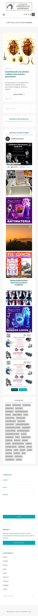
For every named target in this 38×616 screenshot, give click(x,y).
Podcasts (5, 561)
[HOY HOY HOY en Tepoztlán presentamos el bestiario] (19, 346)
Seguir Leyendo (18, 94)
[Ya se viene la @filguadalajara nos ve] (19, 265)
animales (8, 405)
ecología (23, 434)
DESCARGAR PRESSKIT (19, 543)
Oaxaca (16, 450)
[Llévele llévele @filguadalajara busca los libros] (19, 183)
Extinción (24, 440)
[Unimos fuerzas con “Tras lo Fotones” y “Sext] (19, 210)
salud (23, 453)
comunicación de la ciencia (13, 427)
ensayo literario (26, 437)
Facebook (5, 581)
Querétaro (17, 453)
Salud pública (18, 456)
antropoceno (26, 405)
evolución (17, 440)
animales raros (17, 405)
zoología (18, 459)
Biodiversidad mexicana (21, 411)
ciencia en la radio (10, 421)
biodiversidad (9, 411)
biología (8, 414)
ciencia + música (10, 418)
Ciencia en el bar (20, 418)
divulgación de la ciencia (12, 434)
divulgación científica (23, 430)
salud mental (9, 456)
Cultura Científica (10, 430)
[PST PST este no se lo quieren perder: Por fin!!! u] (19, 319)
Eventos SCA (9, 440)
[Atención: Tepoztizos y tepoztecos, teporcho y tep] (19, 374)
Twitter (5, 589)
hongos (8, 443)
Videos (5, 569)
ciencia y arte (21, 421)
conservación (26, 427)
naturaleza (9, 450)
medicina (29, 446)
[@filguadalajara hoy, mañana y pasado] (19, 156)
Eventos (5, 557)
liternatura (21, 446)
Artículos (8, 68)
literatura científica (11, 446)
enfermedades (9, 437)
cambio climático (17, 414)
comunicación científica (22, 424)
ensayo (17, 437)
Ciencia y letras (10, 424)
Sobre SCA (6, 577)
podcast (29, 450)
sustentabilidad (10, 459)
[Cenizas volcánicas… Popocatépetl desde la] (19, 237)
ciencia (25, 414)
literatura (28, 443)
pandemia (22, 450)
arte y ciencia (19, 408)
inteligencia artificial (18, 443)
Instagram (6, 585)
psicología (8, 453)
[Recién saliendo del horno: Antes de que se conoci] (19, 292)
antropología (9, 408)
